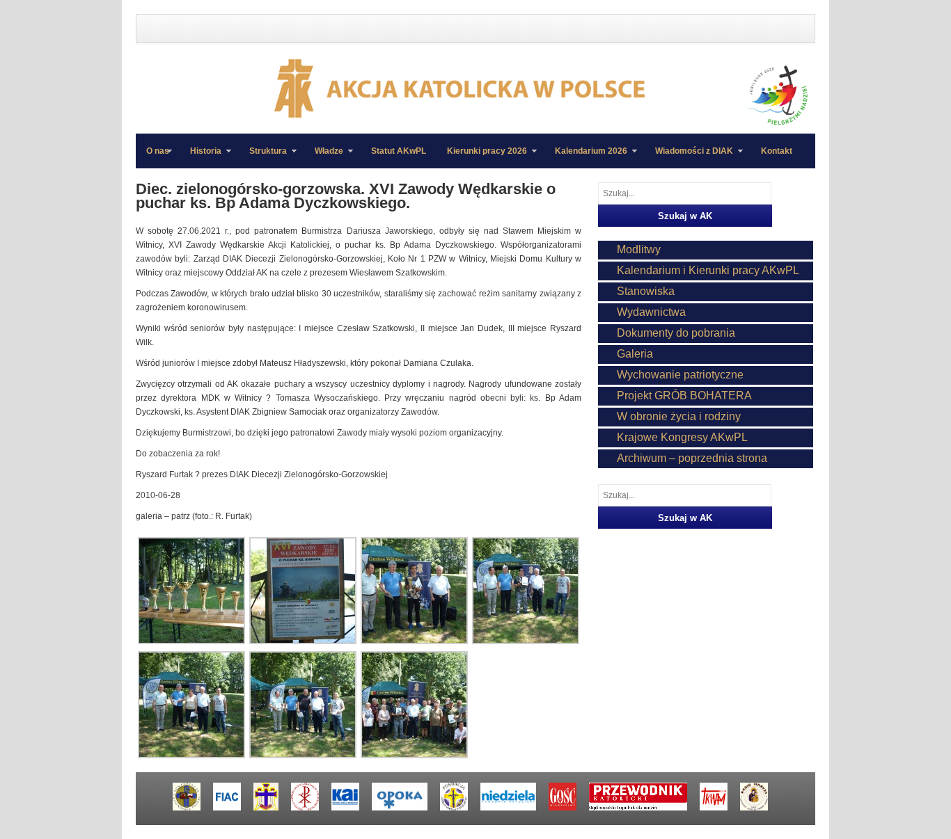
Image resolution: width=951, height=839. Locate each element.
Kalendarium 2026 (585, 157)
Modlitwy (639, 249)
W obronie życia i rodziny (679, 416)
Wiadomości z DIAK (689, 157)
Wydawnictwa (651, 312)
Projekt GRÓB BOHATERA (684, 395)
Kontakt (776, 151)
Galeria (635, 354)
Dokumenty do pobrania (676, 333)
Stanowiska (646, 291)
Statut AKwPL (398, 151)
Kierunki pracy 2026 (482, 157)
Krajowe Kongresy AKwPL (682, 437)
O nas (157, 151)
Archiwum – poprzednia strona (692, 458)
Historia (200, 157)
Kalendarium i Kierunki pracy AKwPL (708, 270)
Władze (323, 157)
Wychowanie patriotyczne (680, 375)
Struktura (263, 157)
